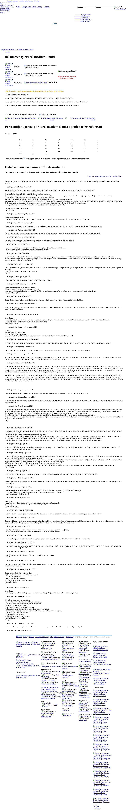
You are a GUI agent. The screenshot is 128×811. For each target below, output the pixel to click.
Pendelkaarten (83, 670)
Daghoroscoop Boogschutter (102, 767)
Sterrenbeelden (66, 715)
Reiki (49, 703)
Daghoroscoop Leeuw (100, 732)
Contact (46, 7)
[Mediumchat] (102, 662)
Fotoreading (81, 18)
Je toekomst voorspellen (50, 697)
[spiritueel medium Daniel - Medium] (9, 69)
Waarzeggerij (83, 707)
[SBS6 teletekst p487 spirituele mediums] (24, 655)
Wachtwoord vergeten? (120, 9)
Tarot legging (83, 681)
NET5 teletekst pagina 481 (24, 664)
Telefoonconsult (83, 14)
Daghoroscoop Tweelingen (101, 714)
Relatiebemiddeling (68, 695)
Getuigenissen (26, 7)
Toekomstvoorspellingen (49, 691)
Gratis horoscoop (28, 0)
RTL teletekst (20, 667)
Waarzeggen (83, 704)
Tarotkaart (82, 688)
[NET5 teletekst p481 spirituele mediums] (28, 662)
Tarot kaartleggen (84, 677)
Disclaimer (36, 0)
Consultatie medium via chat (102, 664)
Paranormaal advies (47, 645)
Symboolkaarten (84, 674)
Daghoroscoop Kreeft (100, 723)
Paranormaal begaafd (48, 656)
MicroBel (19, 637)
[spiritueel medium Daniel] (17, 50)
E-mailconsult (82, 16)
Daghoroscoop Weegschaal (101, 750)
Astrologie (66, 710)
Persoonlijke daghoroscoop (101, 802)
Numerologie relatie (68, 691)
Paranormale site (46, 649)
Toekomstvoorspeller (47, 680)
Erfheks (96, 806)
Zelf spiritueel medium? (57, 637)
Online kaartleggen (85, 667)
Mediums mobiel (21, 677)
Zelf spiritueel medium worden (51, 667)
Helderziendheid (67, 659)
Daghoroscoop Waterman (101, 785)
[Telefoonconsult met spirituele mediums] (102, 648)
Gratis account (82, 21)
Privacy (40, 7)
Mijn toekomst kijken (50, 672)
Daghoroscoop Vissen (100, 794)
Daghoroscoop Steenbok (100, 776)
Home (18, 7)
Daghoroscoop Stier (99, 705)
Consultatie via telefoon (100, 650)
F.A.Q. (34, 7)
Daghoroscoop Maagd (100, 741)
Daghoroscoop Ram (99, 696)
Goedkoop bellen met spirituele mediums (99, 683)
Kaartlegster (82, 652)
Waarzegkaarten (84, 695)
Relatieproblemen (67, 702)
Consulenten (70, 637)
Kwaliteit (22, 0)
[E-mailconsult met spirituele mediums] (102, 655)
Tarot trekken (83, 684)
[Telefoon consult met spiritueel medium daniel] (80, 120)
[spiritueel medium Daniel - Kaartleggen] (9, 85)
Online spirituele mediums (49, 659)
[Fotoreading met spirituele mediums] (102, 671)
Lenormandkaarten (85, 661)
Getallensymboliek (47, 713)
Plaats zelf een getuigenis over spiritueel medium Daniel (105, 176)
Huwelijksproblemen (68, 684)
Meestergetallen (46, 716)
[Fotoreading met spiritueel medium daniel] (51, 120)
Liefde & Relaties (67, 705)
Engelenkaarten (84, 645)
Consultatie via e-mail (100, 657)
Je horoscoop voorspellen (51, 694)
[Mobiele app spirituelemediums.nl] (28, 675)
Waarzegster (83, 720)
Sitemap (31, 637)
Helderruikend (66, 654)
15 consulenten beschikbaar (12, 0)
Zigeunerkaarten (85, 697)
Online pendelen (84, 711)
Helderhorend (66, 645)
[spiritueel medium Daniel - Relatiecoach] (9, 77)
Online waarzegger (85, 716)
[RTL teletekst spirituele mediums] (28, 666)
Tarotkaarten (83, 692)
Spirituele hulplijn (68, 656)
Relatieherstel (66, 698)
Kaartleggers (83, 649)
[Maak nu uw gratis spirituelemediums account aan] (21, 120)
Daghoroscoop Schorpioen (101, 759)
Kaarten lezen (83, 656)
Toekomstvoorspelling (48, 684)
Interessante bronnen (42, 637)
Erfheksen (97, 808)
